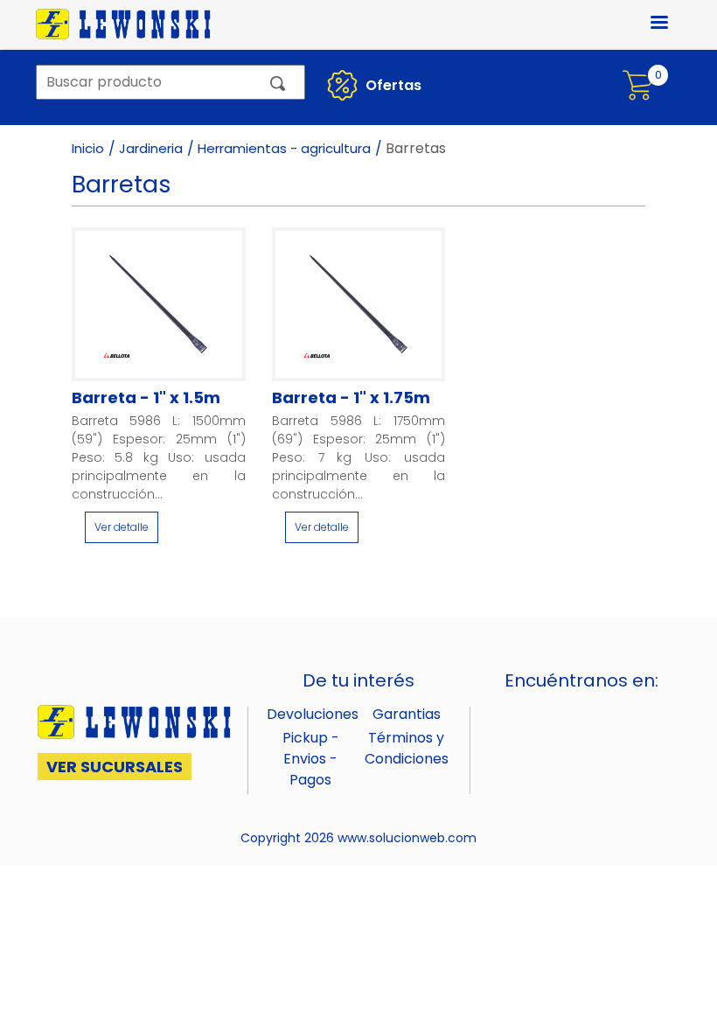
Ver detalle (121, 526)
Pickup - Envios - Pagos (310, 759)
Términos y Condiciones (407, 748)
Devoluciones (312, 714)
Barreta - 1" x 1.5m (146, 398)
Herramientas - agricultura (284, 148)
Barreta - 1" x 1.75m (351, 398)
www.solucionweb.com (407, 838)
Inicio (88, 148)
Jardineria (151, 148)
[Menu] (649, 24)
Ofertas (391, 85)
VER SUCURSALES (114, 766)
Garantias (406, 714)
